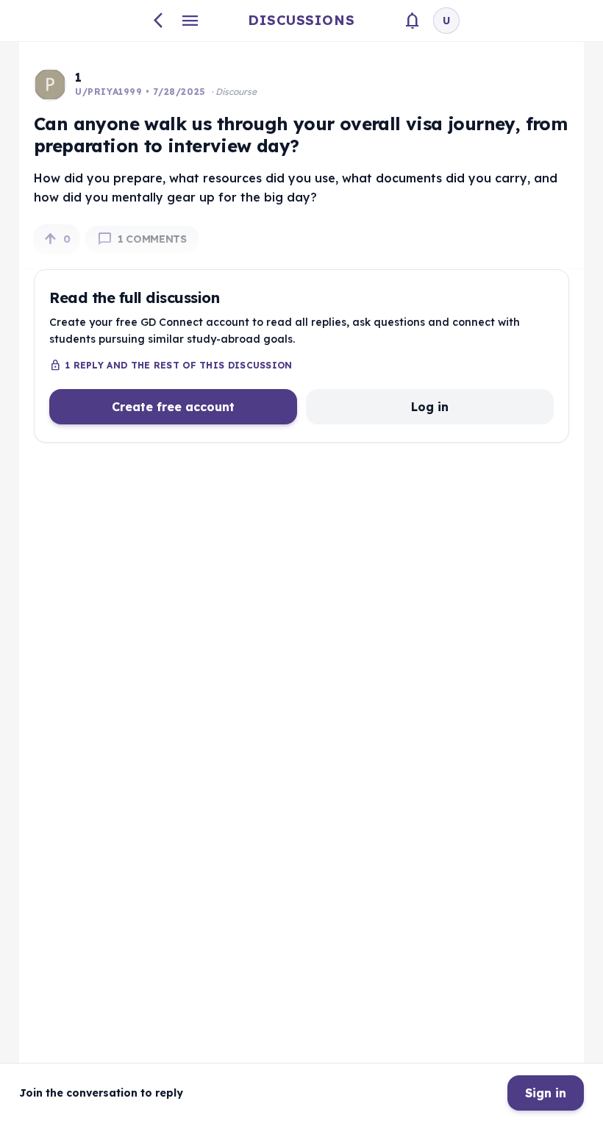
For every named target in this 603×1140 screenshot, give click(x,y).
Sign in (545, 1093)
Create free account (173, 406)
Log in (430, 406)
